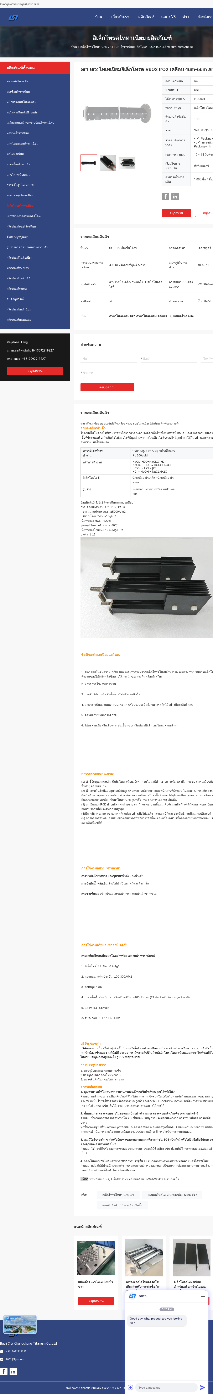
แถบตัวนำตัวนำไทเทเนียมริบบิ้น (122, 1205)
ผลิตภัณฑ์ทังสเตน (18, 268)
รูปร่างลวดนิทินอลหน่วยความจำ (27, 247)
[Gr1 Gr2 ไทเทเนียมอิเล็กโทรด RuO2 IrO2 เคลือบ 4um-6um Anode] (117, 114)
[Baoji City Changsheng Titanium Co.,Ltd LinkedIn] (175, 196)
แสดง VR (168, 16)
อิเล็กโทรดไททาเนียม (93, 47)
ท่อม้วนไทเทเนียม (18, 133)
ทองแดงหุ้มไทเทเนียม (20, 195)
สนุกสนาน (34, 371)
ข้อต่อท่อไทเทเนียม (18, 81)
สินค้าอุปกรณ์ (15, 299)
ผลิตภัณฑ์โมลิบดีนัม (19, 278)
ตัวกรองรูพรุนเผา (17, 236)
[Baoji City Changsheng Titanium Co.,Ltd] (13, 17)
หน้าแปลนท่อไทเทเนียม (21, 102)
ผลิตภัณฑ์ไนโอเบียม (19, 257)
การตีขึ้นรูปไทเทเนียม (20, 185)
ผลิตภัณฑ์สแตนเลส (19, 319)
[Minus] (202, 1296)
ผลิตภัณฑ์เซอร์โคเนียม (21, 226)
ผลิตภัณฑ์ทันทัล (17, 288)
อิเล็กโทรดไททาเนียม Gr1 (118, 1195)
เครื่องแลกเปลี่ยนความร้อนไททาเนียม (30, 122)
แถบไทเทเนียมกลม (18, 174)
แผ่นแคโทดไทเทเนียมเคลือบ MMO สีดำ (172, 1195)
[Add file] (131, 1387)
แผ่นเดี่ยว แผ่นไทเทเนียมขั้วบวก (95, 1284)
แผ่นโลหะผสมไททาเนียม (22, 143)
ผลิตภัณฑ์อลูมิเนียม (19, 309)
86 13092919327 (42, 350)
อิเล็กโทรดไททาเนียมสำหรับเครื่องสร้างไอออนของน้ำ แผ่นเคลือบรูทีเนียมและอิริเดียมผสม (191, 1286)
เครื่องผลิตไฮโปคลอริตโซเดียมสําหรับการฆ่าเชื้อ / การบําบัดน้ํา (143, 1286)
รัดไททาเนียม (15, 154)
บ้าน (74, 47)
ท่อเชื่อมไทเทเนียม (18, 91)
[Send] (202, 1387)
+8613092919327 (34, 358)
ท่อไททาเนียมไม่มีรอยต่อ (22, 112)
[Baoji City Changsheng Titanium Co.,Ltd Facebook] (165, 196)
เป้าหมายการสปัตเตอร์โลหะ (24, 216)
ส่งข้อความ (107, 387)
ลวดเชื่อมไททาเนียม (19, 164)
